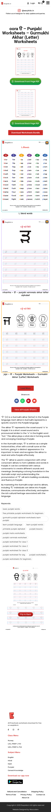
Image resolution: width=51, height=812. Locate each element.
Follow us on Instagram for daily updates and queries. (25, 13)
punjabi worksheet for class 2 (15, 546)
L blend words (25, 213)
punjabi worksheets (37, 555)
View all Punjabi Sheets (26, 409)
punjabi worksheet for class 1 (15, 542)
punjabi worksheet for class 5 (15, 550)
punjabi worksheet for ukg (14, 555)
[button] (31, 3)
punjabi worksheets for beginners (17, 559)
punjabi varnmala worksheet (15, 537)
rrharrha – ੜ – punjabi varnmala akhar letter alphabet (25, 294)
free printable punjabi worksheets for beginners (23, 513)
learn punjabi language (12, 524)
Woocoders (33, 809)
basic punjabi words (11, 509)
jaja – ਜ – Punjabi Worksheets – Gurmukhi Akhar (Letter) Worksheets (25, 375)
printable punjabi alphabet (14, 529)
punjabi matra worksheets (14, 533)
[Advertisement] (25, 644)
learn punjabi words (34, 524)
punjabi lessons (35, 529)
